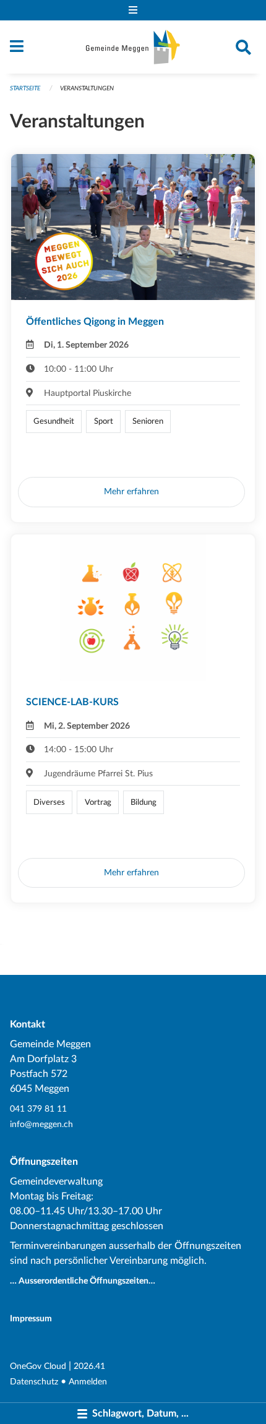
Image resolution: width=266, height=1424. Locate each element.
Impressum (31, 1318)
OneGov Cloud (38, 1366)
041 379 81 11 (38, 1108)
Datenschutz (34, 1381)
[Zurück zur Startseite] (133, 47)
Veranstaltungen (87, 88)
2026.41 (89, 1366)
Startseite (25, 88)
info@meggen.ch (41, 1124)
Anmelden (88, 1381)
